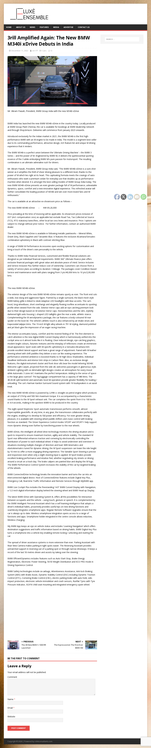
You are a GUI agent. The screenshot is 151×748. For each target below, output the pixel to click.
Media (56, 27)
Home (9, 27)
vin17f (35, 50)
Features (44, 27)
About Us (20, 27)
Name (11, 699)
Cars (44, 50)
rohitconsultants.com (43, 741)
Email (10, 707)
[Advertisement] (52, 616)
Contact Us (84, 27)
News (32, 27)
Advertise (68, 27)
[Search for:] (122, 39)
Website (11, 716)
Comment (12, 677)
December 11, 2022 (19, 50)
